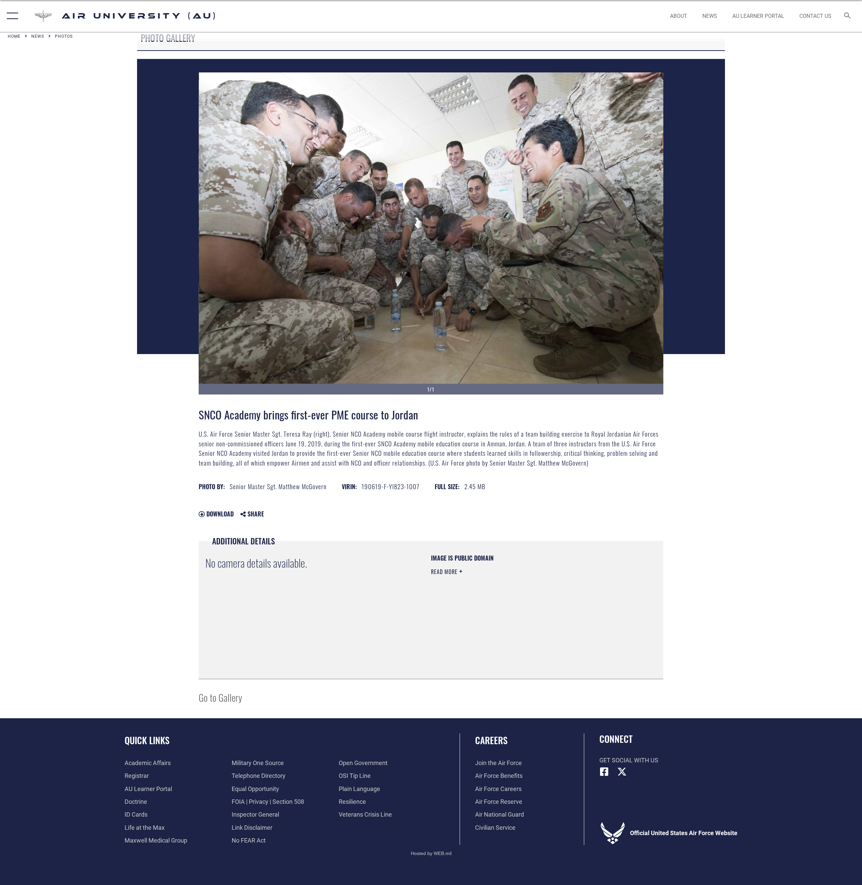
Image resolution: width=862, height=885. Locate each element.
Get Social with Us (628, 760)
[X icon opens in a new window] (622, 772)
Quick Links (147, 740)
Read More (445, 572)
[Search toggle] (848, 16)
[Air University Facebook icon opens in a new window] (604, 772)
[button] (11, 16)
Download (219, 513)
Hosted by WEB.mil (431, 853)
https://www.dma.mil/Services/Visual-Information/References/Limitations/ (510, 614)
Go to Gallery (220, 697)
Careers (491, 740)
